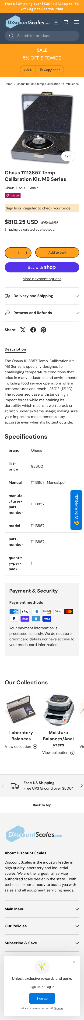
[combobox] (42, 36)
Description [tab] (15, 349)
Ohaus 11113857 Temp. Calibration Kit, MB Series (48, 84)
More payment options (42, 278)
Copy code (52, 70)
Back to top (42, 805)
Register (30, 208)
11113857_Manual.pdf (48, 482)
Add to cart (57, 252)
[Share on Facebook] (33, 330)
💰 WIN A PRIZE (76, 510)
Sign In (12, 208)
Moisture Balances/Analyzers (58, 739)
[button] (66, 22)
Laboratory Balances (21, 736)
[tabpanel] (42, 391)
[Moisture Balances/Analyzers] (58, 710)
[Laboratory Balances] (21, 710)
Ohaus (9, 188)
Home (8, 84)
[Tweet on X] (23, 330)
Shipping (11, 229)
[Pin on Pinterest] (43, 330)
